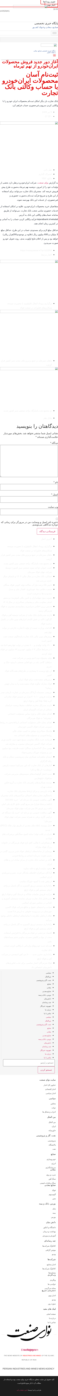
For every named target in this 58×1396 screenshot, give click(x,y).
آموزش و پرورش (49, 1236)
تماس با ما (47, 1013)
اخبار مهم (52, 1295)
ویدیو (54, 1254)
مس (54, 1198)
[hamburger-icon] (54, 33)
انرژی (53, 1163)
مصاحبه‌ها (52, 1273)
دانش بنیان (51, 1222)
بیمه (54, 1213)
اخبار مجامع (51, 1264)
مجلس (53, 1104)
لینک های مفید (49, 1309)
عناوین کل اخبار (50, 1085)
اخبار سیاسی (51, 1093)
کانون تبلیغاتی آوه (22, 1390)
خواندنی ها (52, 1284)
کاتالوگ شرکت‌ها (49, 1246)
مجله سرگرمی (50, 1288)
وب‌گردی (52, 1275)
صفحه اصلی (51, 1314)
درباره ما (48, 1010)
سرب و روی (51, 1175)
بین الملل (51, 1117)
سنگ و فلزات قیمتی (48, 1183)
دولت (54, 1108)
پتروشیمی (52, 1141)
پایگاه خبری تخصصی (46, 23)
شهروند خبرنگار (45, 1006)
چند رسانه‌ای (46, 1002)
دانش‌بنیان (47, 999)
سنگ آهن (52, 1179)
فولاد (54, 1190)
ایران (54, 1126)
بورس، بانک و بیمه (44, 995)
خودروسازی (51, 1159)
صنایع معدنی (46, 991)
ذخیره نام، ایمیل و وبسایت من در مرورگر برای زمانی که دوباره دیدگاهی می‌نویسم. (29, 523)
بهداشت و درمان (49, 1231)
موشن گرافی (50, 1250)
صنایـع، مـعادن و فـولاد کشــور (45, 27)
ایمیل (54, 494)
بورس (53, 1217)
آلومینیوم (52, 1194)
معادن (49, 988)
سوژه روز (52, 1304)
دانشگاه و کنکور (49, 1227)
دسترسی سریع (49, 1290)
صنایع (49, 984)
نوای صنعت (43, 182)
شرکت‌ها (52, 1259)
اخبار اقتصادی (50, 1089)
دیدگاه (54, 443)
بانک (54, 1209)
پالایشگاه (52, 1145)
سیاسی (48, 973)
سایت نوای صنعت (47, 1080)
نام (56, 482)
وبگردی (53, 1280)
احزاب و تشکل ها (49, 1112)
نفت (54, 1149)
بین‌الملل (48, 977)
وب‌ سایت (53, 507)
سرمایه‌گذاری (50, 1168)
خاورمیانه (52, 1130)
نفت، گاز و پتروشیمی (43, 980)
